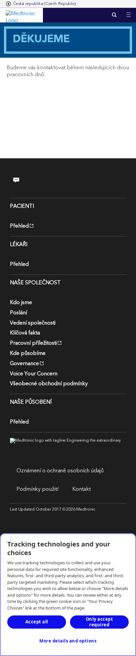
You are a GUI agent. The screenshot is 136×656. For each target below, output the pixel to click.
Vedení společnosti (32, 323)
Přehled (19, 226)
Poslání (18, 312)
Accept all (36, 622)
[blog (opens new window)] (20, 179)
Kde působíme (28, 353)
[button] (128, 11)
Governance (24, 363)
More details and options (67, 641)
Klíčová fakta (25, 332)
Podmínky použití (37, 489)
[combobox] (41, 4)
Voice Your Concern (33, 373)
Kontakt (81, 489)
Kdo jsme (21, 302)
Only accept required (99, 622)
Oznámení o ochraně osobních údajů (60, 470)
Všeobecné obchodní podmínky (49, 383)
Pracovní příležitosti (33, 343)
